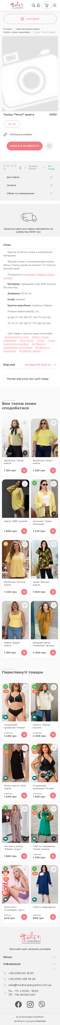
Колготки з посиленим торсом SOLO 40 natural (15, 909)
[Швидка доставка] (15, 702)
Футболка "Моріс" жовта (43, 462)
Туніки (40, 340)
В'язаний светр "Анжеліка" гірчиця (43, 644)
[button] (34, 5)
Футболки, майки (30, 350)
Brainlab (41, 1021)
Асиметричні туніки (16, 337)
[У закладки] (49, 146)
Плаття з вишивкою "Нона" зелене (44, 847)
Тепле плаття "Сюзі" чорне (15, 787)
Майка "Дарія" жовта (12, 644)
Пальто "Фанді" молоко (41, 726)
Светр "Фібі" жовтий (15, 521)
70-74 (12, 124)
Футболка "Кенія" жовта (14, 462)
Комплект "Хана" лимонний (42, 522)
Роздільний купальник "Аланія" (14, 726)
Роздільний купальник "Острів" (43, 787)
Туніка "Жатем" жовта (41, 583)
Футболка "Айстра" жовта (15, 583)
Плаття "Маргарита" (44, 907)
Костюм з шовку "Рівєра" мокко (13, 847)
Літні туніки (27, 340)
